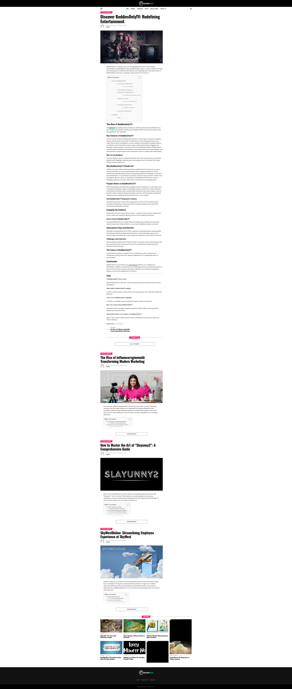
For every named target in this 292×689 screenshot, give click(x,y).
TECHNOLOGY (140, 9)
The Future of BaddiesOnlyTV (125, 111)
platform (112, 128)
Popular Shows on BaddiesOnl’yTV (126, 92)
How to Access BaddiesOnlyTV (130, 101)
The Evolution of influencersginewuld (117, 421)
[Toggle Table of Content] (139, 77)
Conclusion (115, 114)
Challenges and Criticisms (129, 107)
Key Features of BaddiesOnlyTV (125, 83)
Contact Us (163, 9)
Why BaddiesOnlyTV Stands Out (125, 90)
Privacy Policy (144, 680)
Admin (108, 27)
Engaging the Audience (123, 98)
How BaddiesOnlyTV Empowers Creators (132, 95)
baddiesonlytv (120, 323)
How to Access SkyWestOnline (117, 598)
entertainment (132, 265)
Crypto (146, 9)
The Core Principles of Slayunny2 (117, 508)
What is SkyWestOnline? (114, 596)
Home (127, 9)
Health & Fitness (154, 9)
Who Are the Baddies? (128, 86)
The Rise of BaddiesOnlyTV (119, 81)
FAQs (119, 117)
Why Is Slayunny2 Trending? (115, 507)
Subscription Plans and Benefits (125, 105)
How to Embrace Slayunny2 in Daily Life (117, 510)
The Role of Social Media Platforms (118, 423)
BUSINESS (133, 9)
